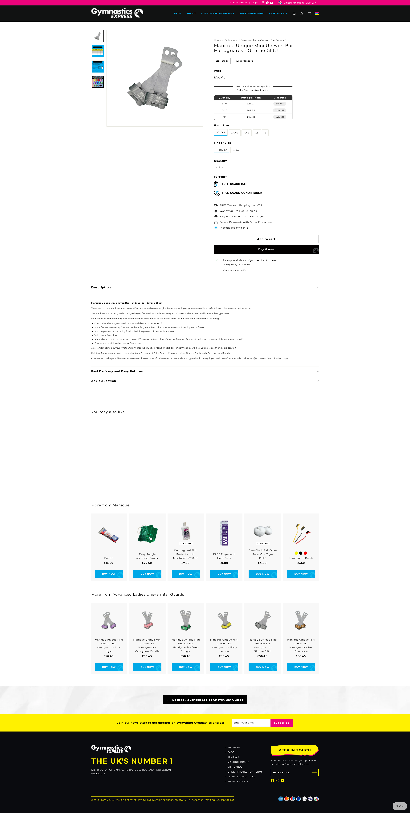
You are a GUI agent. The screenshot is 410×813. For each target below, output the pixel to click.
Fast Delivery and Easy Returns (117, 371)
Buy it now (266, 249)
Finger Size (222, 142)
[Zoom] (155, 78)
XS (256, 132)
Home (217, 40)
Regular (222, 149)
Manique (121, 505)
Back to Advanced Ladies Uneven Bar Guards (207, 699)
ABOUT (191, 13)
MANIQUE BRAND (238, 762)
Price (218, 70)
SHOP (177, 13)
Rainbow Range (184, 339)
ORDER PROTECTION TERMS (245, 771)
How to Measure (243, 61)
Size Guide (222, 61)
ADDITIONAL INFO (251, 13)
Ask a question (103, 381)
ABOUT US (234, 747)
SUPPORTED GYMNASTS (217, 13)
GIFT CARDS (235, 766)
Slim (236, 149)
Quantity (220, 161)
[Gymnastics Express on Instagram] (277, 780)
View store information (235, 270)
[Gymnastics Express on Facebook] (272, 780)
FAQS (230, 752)
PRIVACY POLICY (237, 781)
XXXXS (221, 132)
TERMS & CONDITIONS (241, 776)
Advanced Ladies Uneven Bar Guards (262, 40)
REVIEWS (233, 757)
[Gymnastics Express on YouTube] (282, 780)
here (139, 343)
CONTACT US (278, 13)
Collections (231, 40)
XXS (246, 132)
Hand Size (221, 125)
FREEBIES (221, 177)
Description (101, 287)
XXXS (234, 132)
